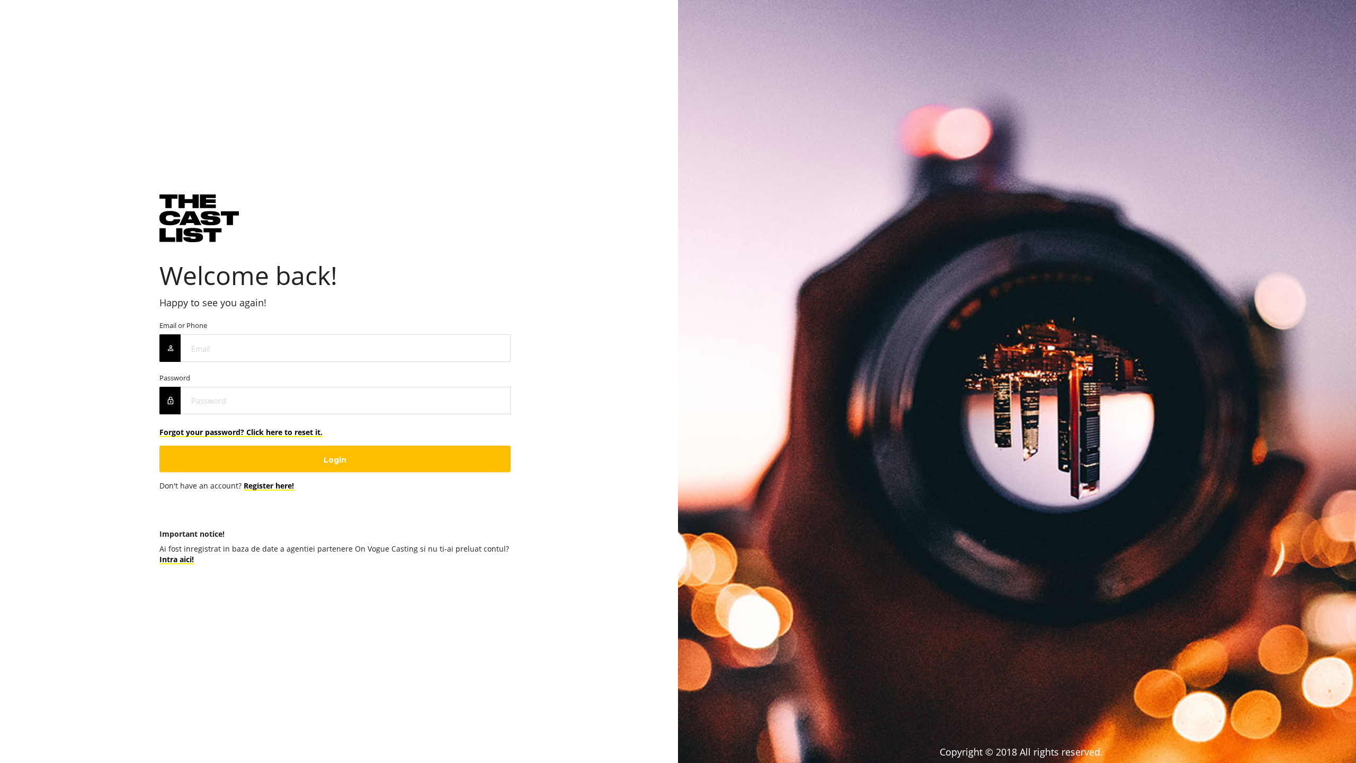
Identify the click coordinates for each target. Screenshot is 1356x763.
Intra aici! (176, 559)
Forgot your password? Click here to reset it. (241, 432)
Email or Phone (183, 325)
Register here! (269, 486)
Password (174, 378)
